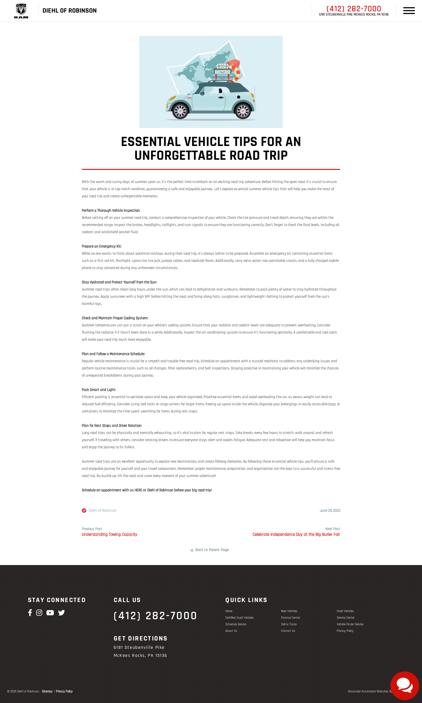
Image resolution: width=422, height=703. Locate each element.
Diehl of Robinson (103, 510)
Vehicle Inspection (126, 210)
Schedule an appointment (220, 361)
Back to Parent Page (212, 550)
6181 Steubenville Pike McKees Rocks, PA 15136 (354, 14)
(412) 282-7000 (354, 9)
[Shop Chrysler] (28, 10)
